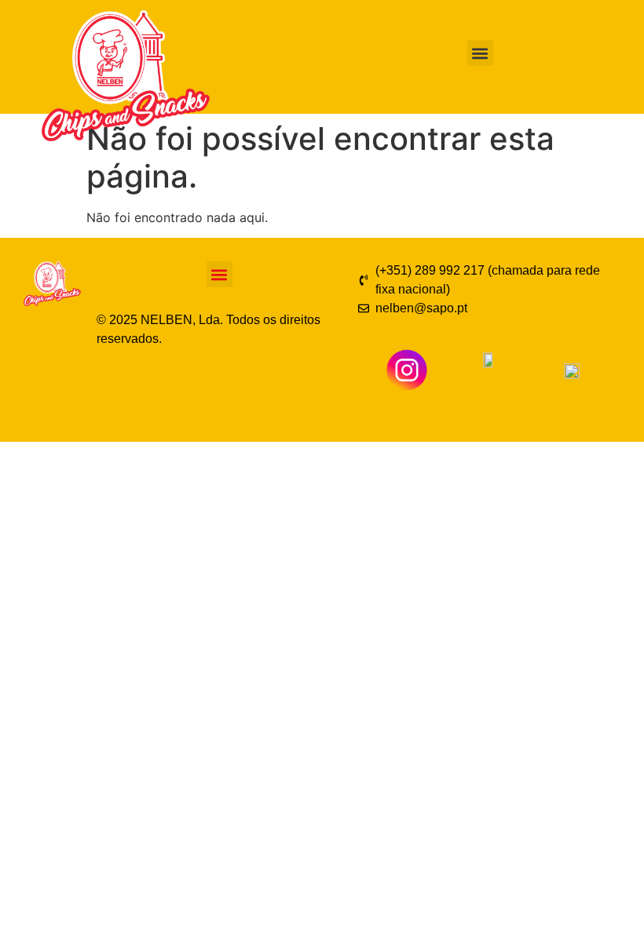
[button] (480, 53)
